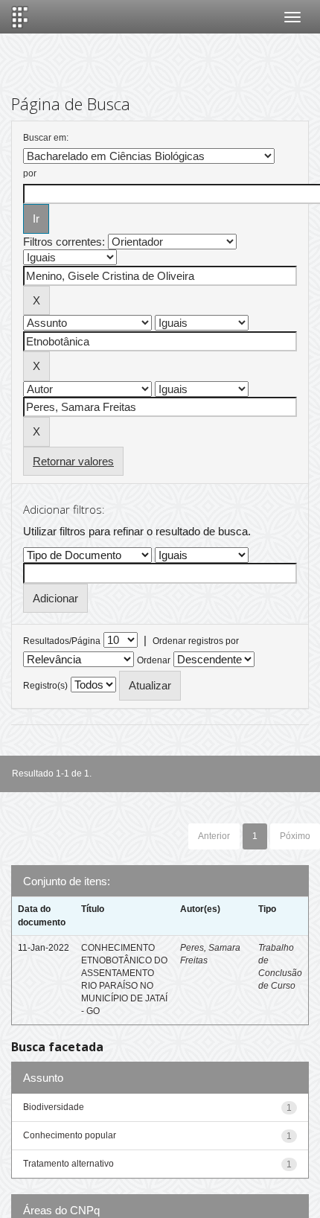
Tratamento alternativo (68, 1163)
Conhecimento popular (69, 1135)
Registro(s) (45, 685)
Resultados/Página (61, 641)
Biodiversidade (53, 1107)
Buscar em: (45, 138)
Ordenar (153, 660)
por (29, 173)
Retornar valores (73, 461)
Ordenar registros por (196, 641)
